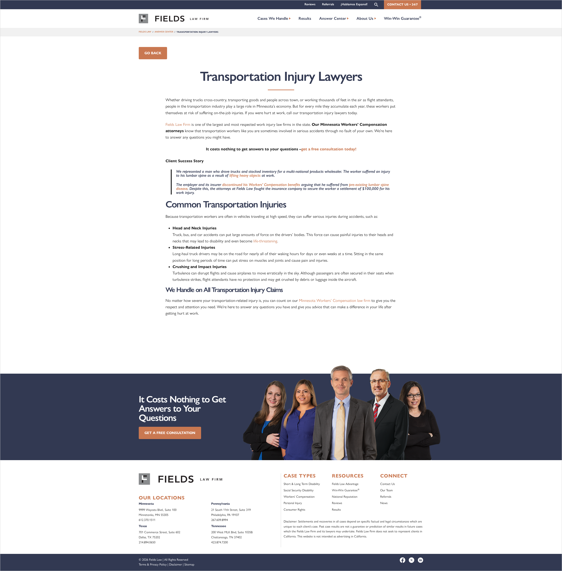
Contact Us (387, 484)
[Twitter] (411, 560)
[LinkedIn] (420, 560)
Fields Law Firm (178, 124)
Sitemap (189, 564)
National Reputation (344, 497)
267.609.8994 (219, 520)
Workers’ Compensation (299, 497)
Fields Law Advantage (345, 484)
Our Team (386, 490)
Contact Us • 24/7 (402, 4)
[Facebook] (402, 560)
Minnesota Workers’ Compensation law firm (334, 300)
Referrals (328, 4)
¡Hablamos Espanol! (354, 4)
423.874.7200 (219, 542)
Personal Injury (293, 503)
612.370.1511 (147, 520)
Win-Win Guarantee (403, 18)
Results (305, 18)
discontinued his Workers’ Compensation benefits (261, 184)
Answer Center (332, 18)
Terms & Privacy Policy (153, 564)
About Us (365, 18)
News (383, 503)
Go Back (152, 53)
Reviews (309, 4)
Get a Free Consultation (169, 433)
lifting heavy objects (245, 175)
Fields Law (145, 32)
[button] (376, 4)
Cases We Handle (273, 18)
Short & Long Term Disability (302, 484)
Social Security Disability (298, 490)
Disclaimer (175, 564)
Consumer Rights (294, 510)
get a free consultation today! (328, 149)
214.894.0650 (147, 542)
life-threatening (265, 241)
